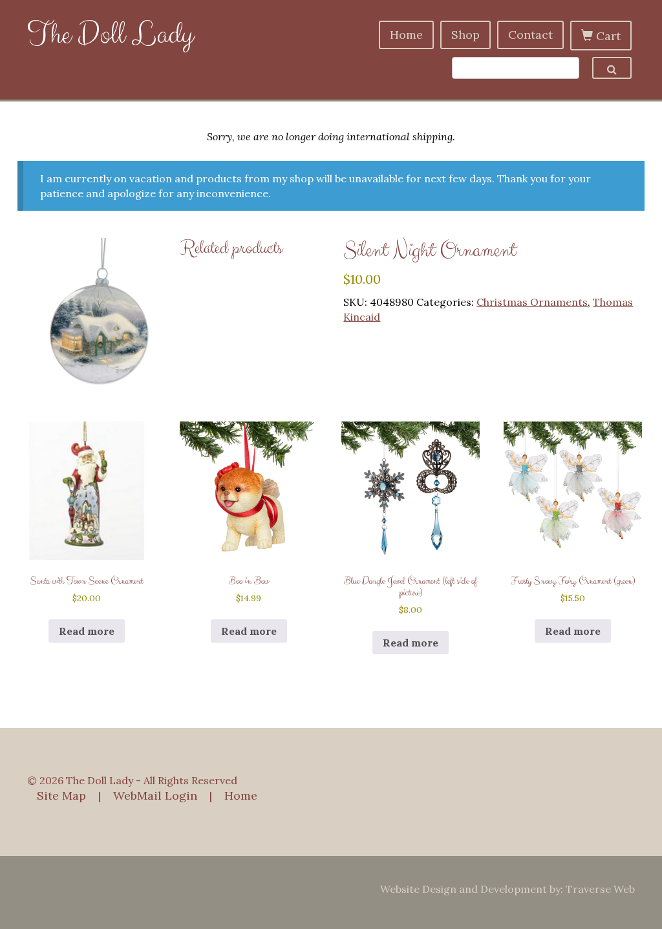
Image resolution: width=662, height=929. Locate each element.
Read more (86, 631)
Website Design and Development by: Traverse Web (507, 888)
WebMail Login (155, 795)
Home (406, 34)
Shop (465, 34)
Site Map (61, 795)
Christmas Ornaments (532, 301)
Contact (530, 34)
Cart (607, 35)
